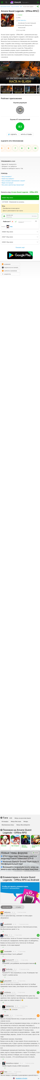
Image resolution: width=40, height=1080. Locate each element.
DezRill (6, 1015)
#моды (26, 821)
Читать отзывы (26, 134)
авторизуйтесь (14, 888)
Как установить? (7, 176)
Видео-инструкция (7, 183)
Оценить (14, 134)
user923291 (8, 924)
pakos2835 (7, 981)
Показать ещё (20, 247)
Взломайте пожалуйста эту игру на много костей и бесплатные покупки (20, 868)
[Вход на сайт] (38, 2)
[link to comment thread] (12, 912)
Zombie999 (8, 951)
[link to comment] (14, 912)
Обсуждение (7, 907)
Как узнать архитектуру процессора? (13, 185)
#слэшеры (5, 821)
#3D (10, 818)
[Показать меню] (2, 2)
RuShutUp (9, 969)
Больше (36, 852)
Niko (11, 226)
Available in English (21, 1078)
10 (35, 148)
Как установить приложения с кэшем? (13, 180)
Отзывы (18, 907)
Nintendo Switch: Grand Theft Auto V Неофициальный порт (20, 862)
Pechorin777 (10, 960)
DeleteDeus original (12, 1063)
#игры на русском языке (23, 818)
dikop (6, 935)
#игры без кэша (16, 821)
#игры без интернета (23, 825)
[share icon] (37, 6)
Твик (5, 1072)
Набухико (7, 912)
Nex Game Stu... (22, 20)
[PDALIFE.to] (15, 2)
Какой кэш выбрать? (8, 178)
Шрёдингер (10, 1006)
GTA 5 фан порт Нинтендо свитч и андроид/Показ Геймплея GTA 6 (19, 857)
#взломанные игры (8, 825)
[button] (19, 89)
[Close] (38, 1078)
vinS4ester (7, 992)
